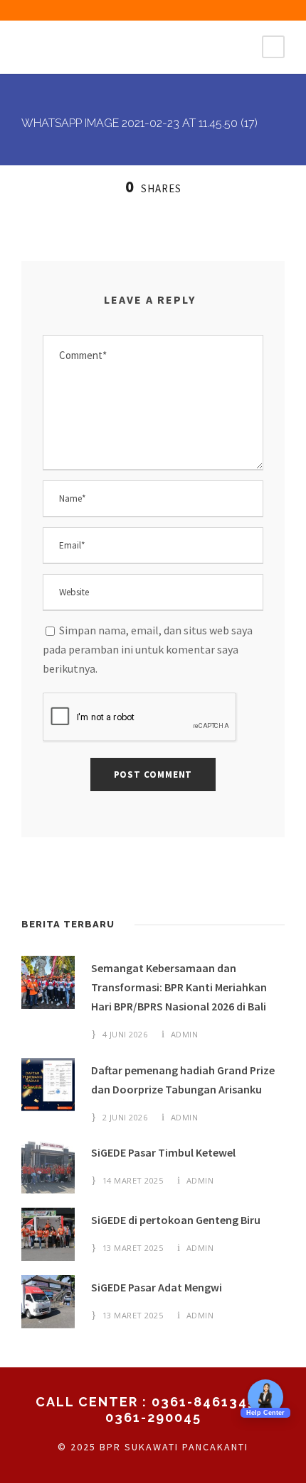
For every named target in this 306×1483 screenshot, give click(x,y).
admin (185, 1034)
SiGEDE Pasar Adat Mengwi (156, 1287)
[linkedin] (140, 10)
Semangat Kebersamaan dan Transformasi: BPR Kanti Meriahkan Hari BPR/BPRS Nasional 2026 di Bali (179, 987)
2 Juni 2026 (125, 1117)
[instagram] (215, 10)
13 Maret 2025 (133, 1247)
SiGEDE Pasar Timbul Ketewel (163, 1152)
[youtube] (190, 10)
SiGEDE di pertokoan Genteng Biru (175, 1220)
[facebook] (91, 10)
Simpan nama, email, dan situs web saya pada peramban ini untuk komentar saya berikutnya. (148, 649)
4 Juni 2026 (125, 1034)
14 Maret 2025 (133, 1180)
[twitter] (165, 10)
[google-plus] (116, 10)
